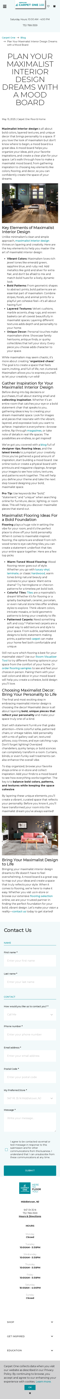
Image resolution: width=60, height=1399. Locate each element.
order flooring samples (17, 668)
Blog (23, 37)
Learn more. (43, 1381)
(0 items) (54, 6)
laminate (13, 573)
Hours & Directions (30, 1216)
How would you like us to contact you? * (26, 1006)
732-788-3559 (30, 25)
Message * (9, 1110)
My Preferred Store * (15, 1090)
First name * (10, 952)
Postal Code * (11, 1069)
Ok (30, 1387)
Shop (10, 1322)
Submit (30, 1170)
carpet (36, 638)
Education (14, 1350)
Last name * (10, 974)
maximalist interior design (32, 240)
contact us (19, 911)
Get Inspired (16, 1336)
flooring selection (41, 896)
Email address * (12, 1047)
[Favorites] (48, 6)
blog (44, 444)
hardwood (38, 573)
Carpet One (8, 37)
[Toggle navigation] (5, 6)
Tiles (30, 592)
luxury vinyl (42, 569)
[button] (30, 1014)
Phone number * (13, 1026)
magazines (34, 430)
